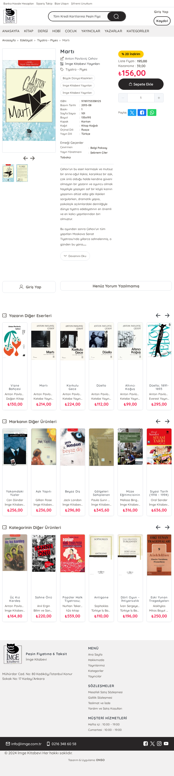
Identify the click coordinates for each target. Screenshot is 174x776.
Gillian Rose (44, 500)
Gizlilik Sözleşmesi (100, 697)
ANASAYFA (10, 31)
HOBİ (56, 31)
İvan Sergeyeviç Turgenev (130, 606)
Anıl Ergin (43, 606)
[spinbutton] (141, 97)
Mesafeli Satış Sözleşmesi (105, 692)
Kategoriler (96, 671)
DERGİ (43, 31)
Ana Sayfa (95, 654)
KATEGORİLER (138, 31)
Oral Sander (159, 500)
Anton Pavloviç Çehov (81, 58)
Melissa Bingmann (130, 500)
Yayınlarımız (96, 665)
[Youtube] (166, 743)
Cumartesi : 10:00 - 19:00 (105, 730)
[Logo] (10, 16)
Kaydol (162, 21)
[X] (152, 743)
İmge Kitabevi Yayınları (77, 85)
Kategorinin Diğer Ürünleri (34, 527)
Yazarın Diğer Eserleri (29, 315)
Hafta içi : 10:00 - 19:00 (104, 724)
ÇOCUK (71, 31)
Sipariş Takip (44, 3)
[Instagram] (159, 743)
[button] (123, 97)
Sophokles (101, 606)
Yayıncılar (95, 676)
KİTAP (28, 31)
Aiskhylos (159, 606)
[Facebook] (145, 743)
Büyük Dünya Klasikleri (77, 78)
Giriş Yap (161, 12)
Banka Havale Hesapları (18, 3)
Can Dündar (15, 500)
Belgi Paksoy (98, 147)
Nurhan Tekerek (73, 606)
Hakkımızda (96, 660)
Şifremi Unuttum (81, 3)
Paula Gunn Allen (101, 500)
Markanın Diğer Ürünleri (31, 421)
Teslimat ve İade (99, 703)
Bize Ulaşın (62, 3)
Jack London (72, 500)
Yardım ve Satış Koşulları (105, 708)
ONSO (100, 760)
